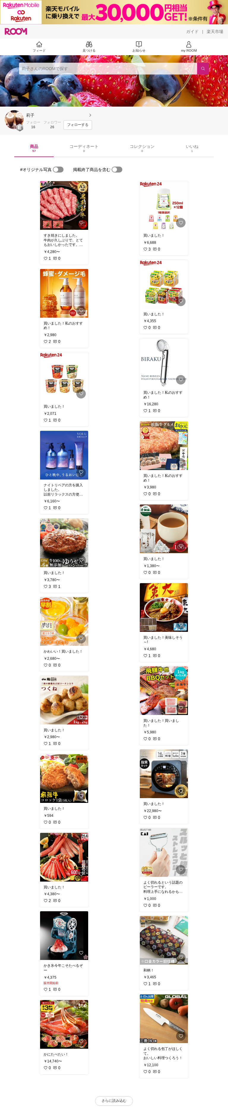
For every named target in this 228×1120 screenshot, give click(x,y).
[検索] (203, 69)
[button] (14, 119)
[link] (64, 205)
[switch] (58, 170)
